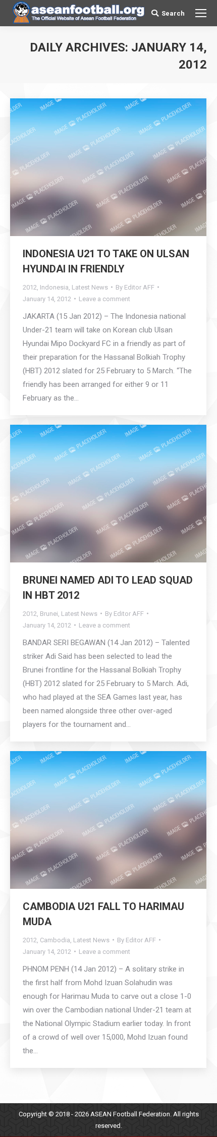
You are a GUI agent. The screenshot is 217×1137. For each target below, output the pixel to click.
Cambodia (55, 940)
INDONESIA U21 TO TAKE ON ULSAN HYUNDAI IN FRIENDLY (106, 261)
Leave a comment (104, 299)
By (135, 287)
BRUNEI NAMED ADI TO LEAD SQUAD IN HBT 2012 (108, 587)
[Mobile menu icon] (201, 13)
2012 (30, 287)
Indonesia (54, 287)
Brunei (49, 613)
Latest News (90, 287)
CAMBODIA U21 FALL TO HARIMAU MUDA (103, 914)
